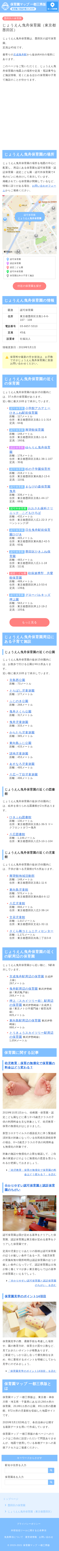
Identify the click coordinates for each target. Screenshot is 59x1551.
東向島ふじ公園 (20, 743)
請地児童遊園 (18, 753)
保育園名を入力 (14, 1477)
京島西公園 (17, 680)
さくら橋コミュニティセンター (31, 931)
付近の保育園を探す (29, 286)
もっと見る (29, 622)
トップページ (10, 1499)
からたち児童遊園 (22, 732)
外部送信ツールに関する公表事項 (28, 1530)
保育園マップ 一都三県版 (28, 4)
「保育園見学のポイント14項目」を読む (32, 1371)
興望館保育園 (34, 429)
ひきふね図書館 (20, 817)
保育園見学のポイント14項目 (25, 1296)
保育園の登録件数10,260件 (23, 9)
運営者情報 (31, 1537)
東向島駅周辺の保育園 (25, 1020)
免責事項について (13, 1537)
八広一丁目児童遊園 (23, 774)
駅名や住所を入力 (15, 1465)
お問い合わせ (46, 1537)
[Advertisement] (29, 114)
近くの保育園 (52, 9)
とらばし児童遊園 (22, 690)
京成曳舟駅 (20, 54)
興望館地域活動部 (22, 875)
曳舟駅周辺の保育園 (23, 988)
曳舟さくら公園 (20, 711)
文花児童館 (17, 917)
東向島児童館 (18, 889)
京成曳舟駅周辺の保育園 (26, 976)
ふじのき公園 (18, 701)
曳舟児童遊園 (18, 722)
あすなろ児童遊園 (22, 764)
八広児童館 (17, 903)
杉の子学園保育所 (38, 469)
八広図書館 (17, 834)
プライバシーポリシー (29, 1524)
